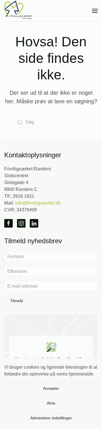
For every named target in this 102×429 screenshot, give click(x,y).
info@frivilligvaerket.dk (38, 203)
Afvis (51, 403)
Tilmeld (16, 300)
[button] (95, 10)
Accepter (51, 388)
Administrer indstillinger (51, 418)
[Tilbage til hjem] (18, 10)
